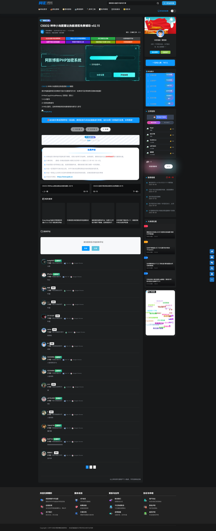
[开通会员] (212, 257)
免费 (68, 86)
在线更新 (169, 307)
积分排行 (167, 122)
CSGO (44, 86)
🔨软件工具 (91, 9)
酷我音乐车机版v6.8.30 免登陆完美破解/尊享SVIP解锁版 (160, 233)
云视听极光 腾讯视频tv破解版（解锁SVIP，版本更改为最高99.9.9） (160, 280)
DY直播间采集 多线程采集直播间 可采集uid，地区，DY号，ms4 (162, 211)
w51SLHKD (51, 398)
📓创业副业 (115, 9)
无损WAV (169, 313)
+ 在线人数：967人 (160, 63)
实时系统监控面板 (155, 197)
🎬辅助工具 (45, 20)
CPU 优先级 (166, 327)
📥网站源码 (54, 9)
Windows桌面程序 (158, 328)
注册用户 (165, 52)
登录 (89, 141)
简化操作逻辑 (148, 318)
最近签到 (153, 122)
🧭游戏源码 (67, 9)
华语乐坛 (151, 311)
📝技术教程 (103, 9)
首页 (127, 32)
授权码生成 (170, 323)
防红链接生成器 (103, 38)
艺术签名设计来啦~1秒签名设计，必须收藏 (161, 204)
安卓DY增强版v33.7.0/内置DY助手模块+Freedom (158, 249)
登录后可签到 (161, 117)
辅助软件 (165, 320)
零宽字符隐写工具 (78, 42)
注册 (95, 248)
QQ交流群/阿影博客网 (53, 38)
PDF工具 (160, 309)
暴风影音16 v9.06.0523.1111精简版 (161, 182)
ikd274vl (50, 439)
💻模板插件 (79, 9)
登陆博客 (155, 52)
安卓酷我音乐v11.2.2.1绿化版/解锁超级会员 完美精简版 (160, 264)
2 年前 (49, 359)
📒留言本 (126, 9)
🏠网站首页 (42, 9)
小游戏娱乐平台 (128, 38)
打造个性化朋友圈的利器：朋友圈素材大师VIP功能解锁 (161, 190)
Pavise (161, 317)
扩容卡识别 (169, 304)
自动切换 (153, 303)
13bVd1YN (50, 425)
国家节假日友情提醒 (53, 42)
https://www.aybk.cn (65, 177)
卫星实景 (160, 302)
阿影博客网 (49, 30)
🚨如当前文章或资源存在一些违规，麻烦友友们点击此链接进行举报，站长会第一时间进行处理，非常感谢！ (90, 120)
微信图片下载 (164, 322)
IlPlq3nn (50, 274)
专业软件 (155, 323)
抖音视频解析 (128, 42)
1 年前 (49, 263)
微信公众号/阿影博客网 (78, 38)
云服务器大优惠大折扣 (103, 42)
